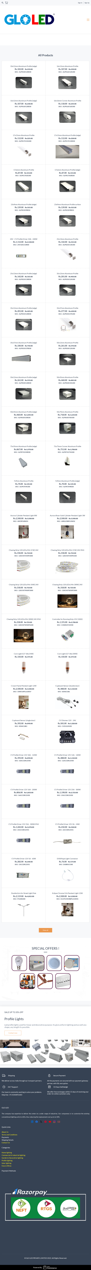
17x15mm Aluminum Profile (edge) (67, 135)
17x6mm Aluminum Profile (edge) (67, 170)
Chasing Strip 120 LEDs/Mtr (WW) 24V (67, 584)
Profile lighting (7, 1160)
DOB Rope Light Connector (67, 858)
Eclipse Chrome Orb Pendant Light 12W (67, 893)
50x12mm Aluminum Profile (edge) (23, 377)
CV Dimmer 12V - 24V (67, 720)
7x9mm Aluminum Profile (23, 481)
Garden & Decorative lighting (12, 1158)
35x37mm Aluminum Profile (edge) (23, 343)
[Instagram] (54, 1121)
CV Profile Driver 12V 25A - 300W (67, 789)
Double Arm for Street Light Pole (23, 893)
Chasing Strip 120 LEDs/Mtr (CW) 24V (23, 550)
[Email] (58, 1121)
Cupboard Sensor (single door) (23, 720)
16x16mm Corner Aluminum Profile (67, 101)
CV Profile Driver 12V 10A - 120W (24, 755)
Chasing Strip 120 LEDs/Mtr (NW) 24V (24, 584)
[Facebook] (36, 1121)
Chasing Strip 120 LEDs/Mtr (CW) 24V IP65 (67, 550)
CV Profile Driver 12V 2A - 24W (67, 824)
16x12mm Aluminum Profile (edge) (23, 101)
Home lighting (7, 1153)
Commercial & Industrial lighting (13, 1155)
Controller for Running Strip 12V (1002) (67, 619)
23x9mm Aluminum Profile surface (67, 204)
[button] (12, 1033)
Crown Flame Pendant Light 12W (23, 686)
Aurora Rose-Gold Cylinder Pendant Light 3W (67, 515)
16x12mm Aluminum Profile (67, 66)
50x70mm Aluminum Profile (67, 412)
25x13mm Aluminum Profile (67, 239)
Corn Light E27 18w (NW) (24, 654)
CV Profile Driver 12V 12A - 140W (67, 755)
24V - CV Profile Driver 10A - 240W (23, 239)
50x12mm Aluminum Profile (67, 343)
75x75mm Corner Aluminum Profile (67, 446)
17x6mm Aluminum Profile (23, 170)
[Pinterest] (45, 1121)
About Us (5, 1132)
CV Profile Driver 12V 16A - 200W (24, 789)
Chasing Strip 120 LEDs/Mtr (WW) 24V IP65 (24, 619)
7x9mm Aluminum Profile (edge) (67, 481)
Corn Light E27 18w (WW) (67, 654)
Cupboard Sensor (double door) (67, 686)
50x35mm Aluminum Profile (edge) (23, 412)
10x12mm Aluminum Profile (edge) (23, 66)
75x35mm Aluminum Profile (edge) (23, 446)
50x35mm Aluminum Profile (67, 377)
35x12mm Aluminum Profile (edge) (23, 308)
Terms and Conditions (9, 1135)
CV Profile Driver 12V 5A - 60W (24, 858)
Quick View (24, 89)
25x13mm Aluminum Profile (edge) (23, 273)
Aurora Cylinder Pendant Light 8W (23, 515)
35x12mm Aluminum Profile (67, 273)
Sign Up (87, 3)
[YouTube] (50, 1121)
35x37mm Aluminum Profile (67, 308)
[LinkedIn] (32, 1121)
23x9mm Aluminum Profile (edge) (24, 204)
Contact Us (6, 1143)
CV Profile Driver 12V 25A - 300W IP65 (24, 824)
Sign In (80, 3)
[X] (41, 1121)
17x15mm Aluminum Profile (23, 135)
